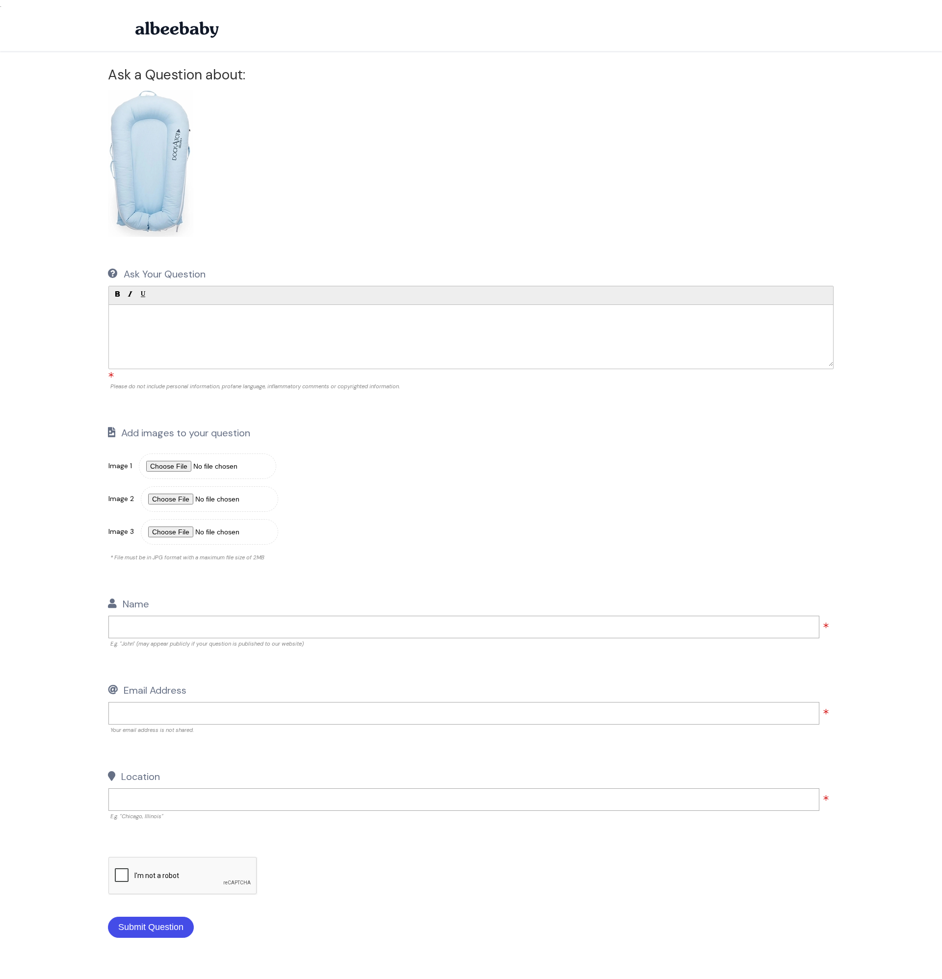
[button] (117, 294)
